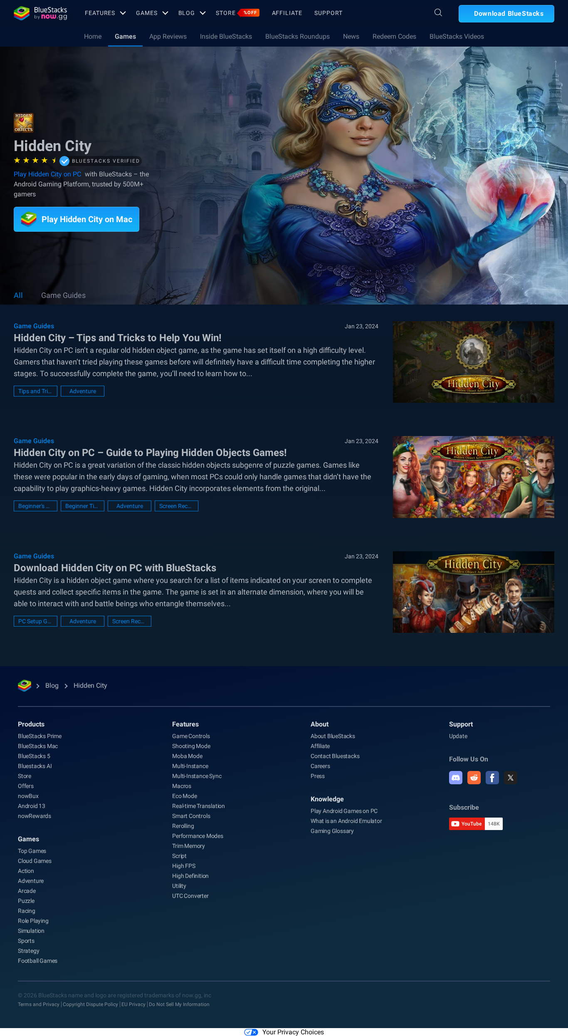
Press (318, 776)
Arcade (27, 890)
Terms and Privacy (38, 1004)
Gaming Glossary (332, 831)
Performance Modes (197, 836)
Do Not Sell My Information (179, 1004)
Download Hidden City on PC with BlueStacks (115, 568)
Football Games (37, 960)
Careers (320, 766)
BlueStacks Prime (40, 736)
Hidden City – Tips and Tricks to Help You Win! (118, 338)
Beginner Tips (82, 506)
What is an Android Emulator (346, 821)
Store (236, 13)
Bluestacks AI (35, 766)
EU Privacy (133, 1004)
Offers (26, 786)
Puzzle (26, 900)
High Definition (190, 875)
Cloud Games (35, 861)
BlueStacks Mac (38, 746)
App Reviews (168, 36)
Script (179, 856)
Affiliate (287, 13)
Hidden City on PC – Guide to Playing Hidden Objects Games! (150, 453)
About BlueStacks (333, 736)
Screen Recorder (176, 506)
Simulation (31, 930)
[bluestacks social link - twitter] (510, 777)
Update (458, 736)
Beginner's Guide (35, 506)
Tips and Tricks (35, 391)
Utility (179, 885)
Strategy (28, 950)
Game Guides (63, 295)
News (351, 36)
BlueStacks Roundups (297, 36)
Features (100, 13)
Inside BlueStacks (226, 36)
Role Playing (33, 920)
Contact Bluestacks (335, 756)
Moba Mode (187, 756)
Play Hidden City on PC (47, 174)
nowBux (28, 796)
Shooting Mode (191, 746)
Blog (186, 13)
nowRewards (34, 816)
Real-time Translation (198, 806)
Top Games (32, 851)
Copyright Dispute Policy (90, 1004)
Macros (181, 786)
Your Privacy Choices (293, 1032)
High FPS (183, 866)
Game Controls (191, 736)
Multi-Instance (190, 766)
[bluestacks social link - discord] (455, 777)
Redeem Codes (394, 36)
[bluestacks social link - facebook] (492, 777)
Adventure (82, 391)
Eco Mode (184, 796)
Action (26, 870)
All (18, 295)
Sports (26, 940)
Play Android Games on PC (344, 811)
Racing (26, 910)
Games (146, 13)
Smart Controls (191, 816)
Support (328, 13)
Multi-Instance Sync (196, 776)
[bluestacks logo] (40, 13)
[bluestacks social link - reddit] (474, 777)
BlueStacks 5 (34, 756)
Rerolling (183, 826)
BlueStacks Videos (457, 36)
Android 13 (31, 806)
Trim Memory (188, 846)
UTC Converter (190, 895)
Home (92, 36)
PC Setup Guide (35, 621)
